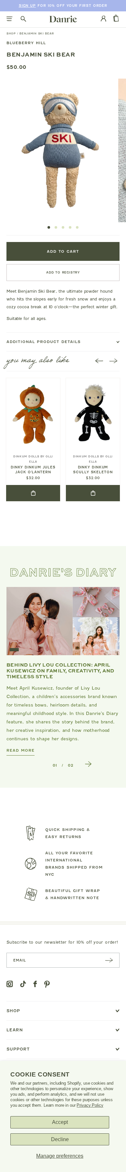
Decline (60, 1139)
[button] (48, 227)
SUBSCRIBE (109, 960)
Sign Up (27, 6)
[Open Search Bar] (23, 19)
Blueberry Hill (26, 43)
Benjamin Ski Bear (36, 33)
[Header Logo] (63, 18)
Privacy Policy (90, 1105)
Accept (60, 1122)
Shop (11, 33)
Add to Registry (63, 272)
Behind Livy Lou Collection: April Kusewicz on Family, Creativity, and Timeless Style (60, 670)
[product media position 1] (60, 150)
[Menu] (9, 19)
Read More (20, 750)
